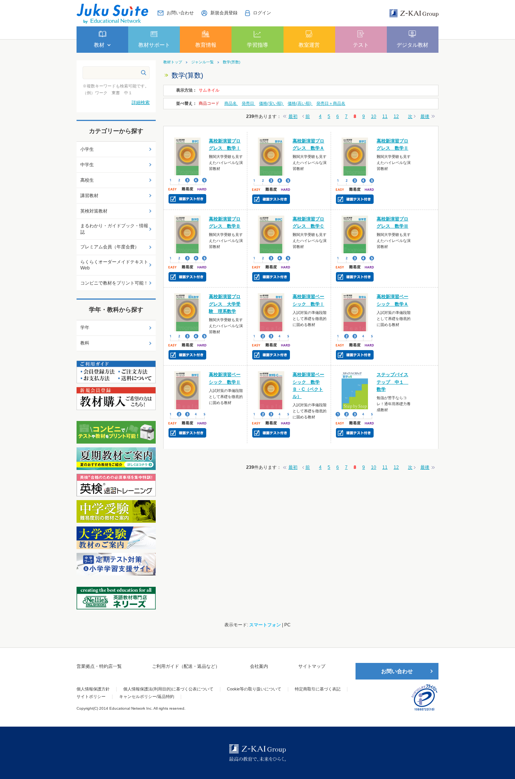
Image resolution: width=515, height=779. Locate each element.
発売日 (248, 103)
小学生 (87, 149)
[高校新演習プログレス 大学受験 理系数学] (187, 312)
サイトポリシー (91, 696)
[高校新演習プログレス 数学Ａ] (271, 156)
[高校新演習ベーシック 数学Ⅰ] (271, 312)
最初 (292, 116)
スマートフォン (265, 624)
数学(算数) (231, 62)
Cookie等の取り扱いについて (254, 689)
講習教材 (89, 195)
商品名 (231, 103)
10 (373, 116)
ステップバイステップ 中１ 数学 (392, 382)
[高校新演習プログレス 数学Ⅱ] (355, 156)
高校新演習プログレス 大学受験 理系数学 (225, 304)
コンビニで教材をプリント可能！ (114, 283)
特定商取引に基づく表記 (317, 689)
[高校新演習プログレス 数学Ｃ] (271, 234)
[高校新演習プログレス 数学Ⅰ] (187, 156)
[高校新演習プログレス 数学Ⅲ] (355, 234)
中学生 (87, 164)
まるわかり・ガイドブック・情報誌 (114, 229)
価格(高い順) (300, 103)
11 (385, 116)
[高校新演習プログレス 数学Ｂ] (187, 234)
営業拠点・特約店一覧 (99, 666)
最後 (424, 116)
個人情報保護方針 (93, 689)
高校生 (87, 180)
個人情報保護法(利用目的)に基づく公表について (168, 689)
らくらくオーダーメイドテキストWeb (114, 265)
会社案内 (259, 666)
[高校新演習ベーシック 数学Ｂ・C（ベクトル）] (271, 390)
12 (396, 116)
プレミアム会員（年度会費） (109, 246)
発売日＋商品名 (330, 103)
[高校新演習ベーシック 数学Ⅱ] (187, 390)
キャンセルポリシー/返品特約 (146, 696)
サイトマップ (311, 666)
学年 (84, 327)
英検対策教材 (93, 211)
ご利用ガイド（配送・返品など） (186, 666)
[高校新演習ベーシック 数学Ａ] (355, 312)
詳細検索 (141, 102)
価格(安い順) (271, 103)
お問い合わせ (397, 671)
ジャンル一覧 (202, 62)
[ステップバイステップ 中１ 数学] (355, 390)
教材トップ (172, 62)
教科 (84, 343)
